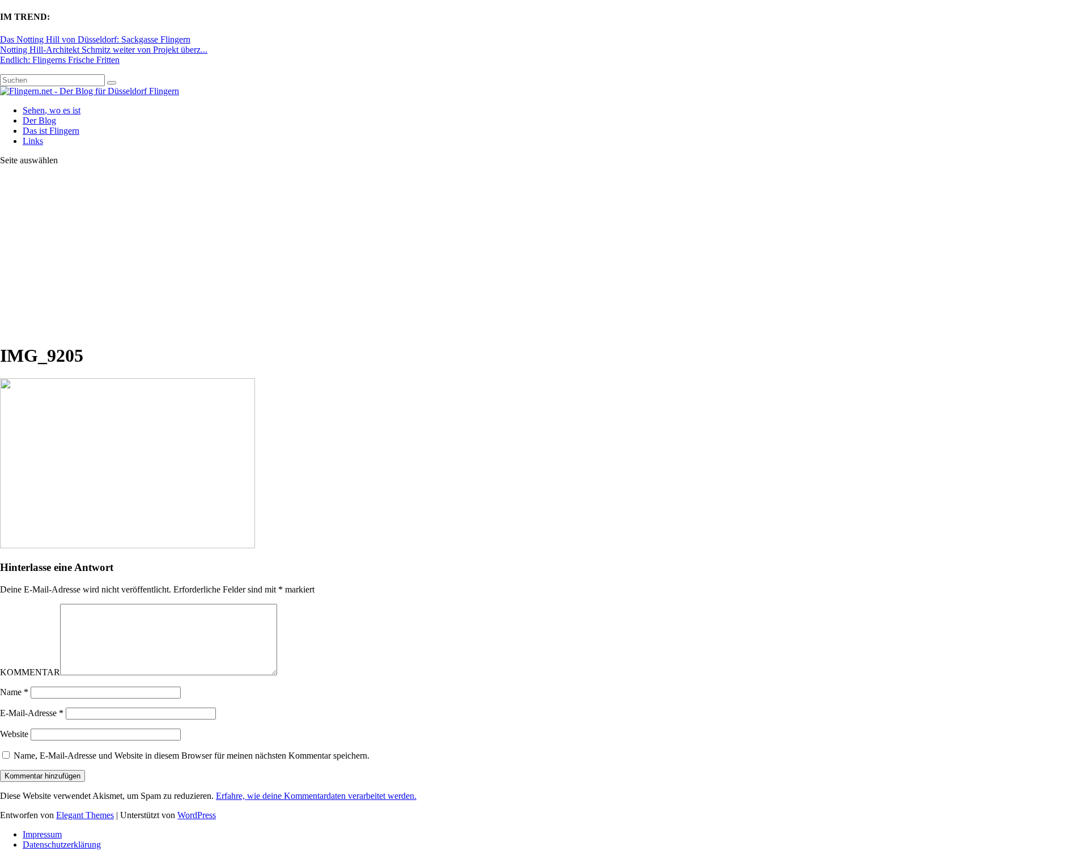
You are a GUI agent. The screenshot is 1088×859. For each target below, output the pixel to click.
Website (14, 734)
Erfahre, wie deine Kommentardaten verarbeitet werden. (316, 796)
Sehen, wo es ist (51, 110)
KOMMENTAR (30, 672)
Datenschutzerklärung (62, 844)
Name (14, 692)
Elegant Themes (85, 815)
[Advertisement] (544, 254)
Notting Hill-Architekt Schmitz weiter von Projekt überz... (103, 49)
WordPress (196, 815)
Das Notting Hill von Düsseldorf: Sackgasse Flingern (95, 39)
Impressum (42, 834)
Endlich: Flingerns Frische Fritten (60, 60)
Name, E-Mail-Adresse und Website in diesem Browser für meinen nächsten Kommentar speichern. (191, 755)
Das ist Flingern (51, 131)
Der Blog (39, 120)
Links (33, 141)
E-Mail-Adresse (31, 713)
